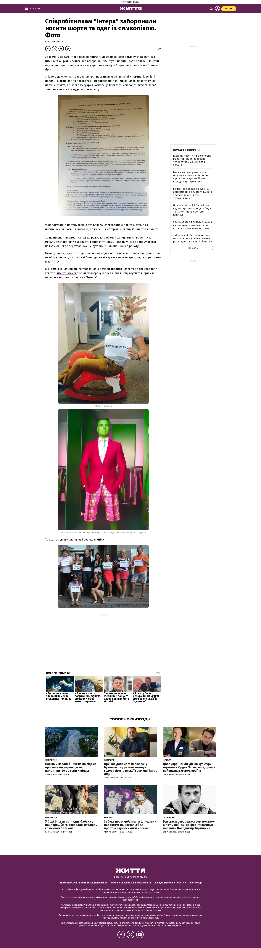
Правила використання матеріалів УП (131, 883)
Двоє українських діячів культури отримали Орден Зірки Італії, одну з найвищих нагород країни (189, 767)
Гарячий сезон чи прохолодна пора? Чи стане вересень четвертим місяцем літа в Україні (192, 160)
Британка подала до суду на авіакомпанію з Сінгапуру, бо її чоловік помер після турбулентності (192, 193)
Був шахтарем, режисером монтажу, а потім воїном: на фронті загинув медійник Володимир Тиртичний (190, 177)
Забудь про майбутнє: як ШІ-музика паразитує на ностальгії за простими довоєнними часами (130, 825)
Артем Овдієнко (138, 532)
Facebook (107, 406)
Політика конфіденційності (94, 883)
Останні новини (186, 150)
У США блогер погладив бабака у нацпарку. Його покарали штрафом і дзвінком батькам (193, 225)
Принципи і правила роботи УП (170, 883)
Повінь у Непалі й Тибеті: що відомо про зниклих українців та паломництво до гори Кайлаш (192, 210)
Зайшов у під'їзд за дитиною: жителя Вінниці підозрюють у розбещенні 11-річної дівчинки (192, 238)
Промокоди (195, 883)
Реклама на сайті (68, 883)
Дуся (48, 69)
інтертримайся (66, 273)
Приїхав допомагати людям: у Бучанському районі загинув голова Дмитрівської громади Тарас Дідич (130, 769)
